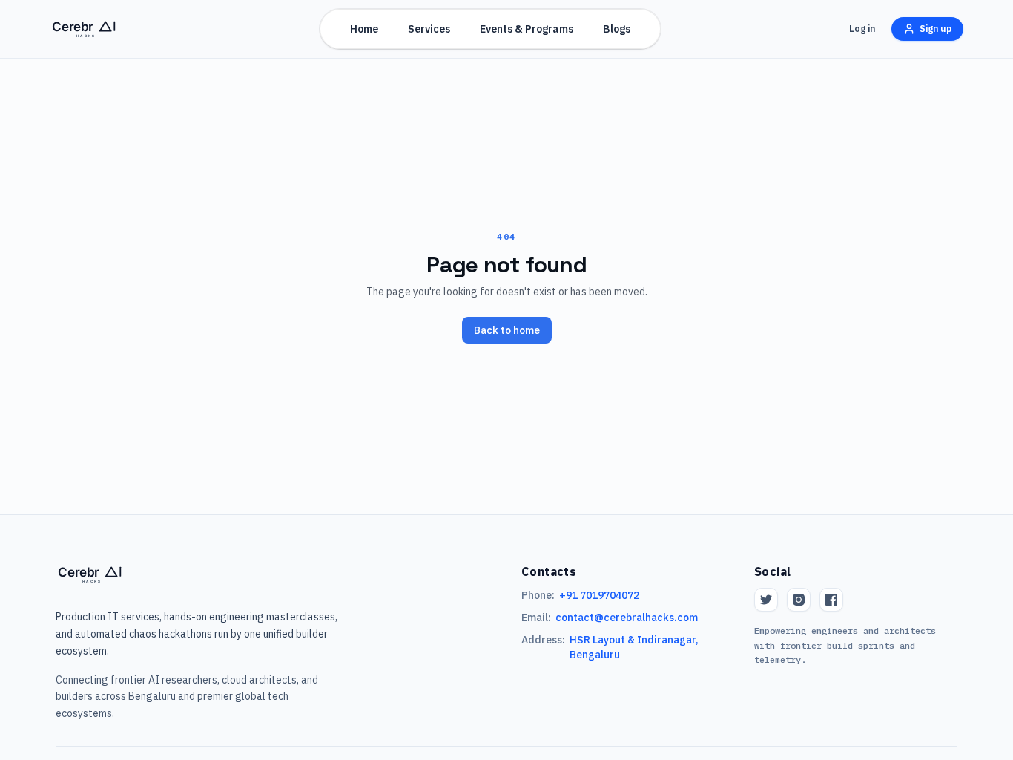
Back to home (507, 330)
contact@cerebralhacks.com (626, 617)
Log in (862, 28)
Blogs (616, 29)
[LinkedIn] (831, 600)
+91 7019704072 (599, 595)
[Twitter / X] (766, 600)
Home (364, 29)
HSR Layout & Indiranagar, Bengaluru (634, 647)
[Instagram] (799, 600)
